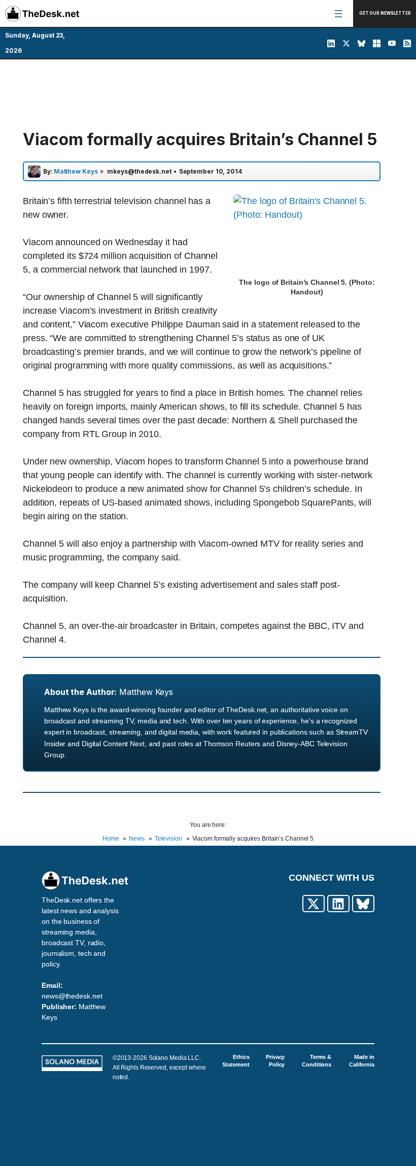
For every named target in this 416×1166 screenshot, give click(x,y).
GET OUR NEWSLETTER (385, 13)
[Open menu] (338, 14)
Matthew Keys (146, 692)
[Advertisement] (208, 95)
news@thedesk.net (72, 996)
